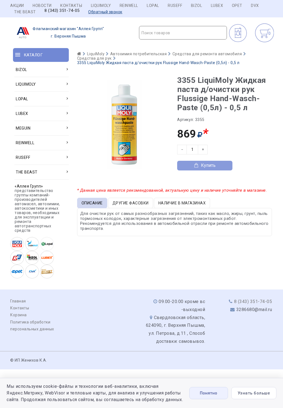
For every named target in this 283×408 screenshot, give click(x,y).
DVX (255, 5)
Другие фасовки (130, 203)
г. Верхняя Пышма (68, 32)
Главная (18, 301)
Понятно (208, 393)
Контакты (71, 5)
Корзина (18, 315)
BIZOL (196, 5)
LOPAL (153, 5)
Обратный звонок (105, 12)
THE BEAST (25, 12)
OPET (237, 5)
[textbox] (183, 33)
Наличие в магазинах (182, 203)
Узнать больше (254, 393)
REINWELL (129, 5)
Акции (17, 5)
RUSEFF (175, 5)
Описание (92, 203)
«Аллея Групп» (29, 186)
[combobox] (183, 33)
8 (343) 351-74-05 (62, 11)
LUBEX (217, 5)
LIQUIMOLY (101, 5)
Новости (42, 5)
